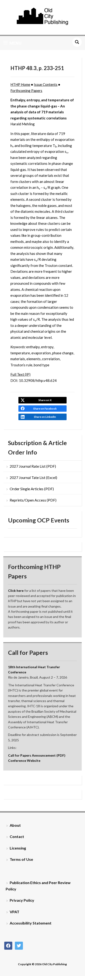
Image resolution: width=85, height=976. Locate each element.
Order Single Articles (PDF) (32, 488)
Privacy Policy (22, 900)
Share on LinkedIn (45, 416)
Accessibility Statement (30, 923)
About (15, 825)
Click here (16, 591)
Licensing (18, 848)
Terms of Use (21, 859)
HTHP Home (20, 84)
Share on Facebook (45, 408)
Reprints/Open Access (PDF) (33, 500)
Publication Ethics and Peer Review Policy (38, 885)
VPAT (14, 911)
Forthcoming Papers (26, 90)
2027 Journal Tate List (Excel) (33, 477)
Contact (17, 836)
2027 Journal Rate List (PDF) (33, 466)
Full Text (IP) (20, 374)
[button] (12, 43)
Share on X (44, 400)
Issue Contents (45, 84)
